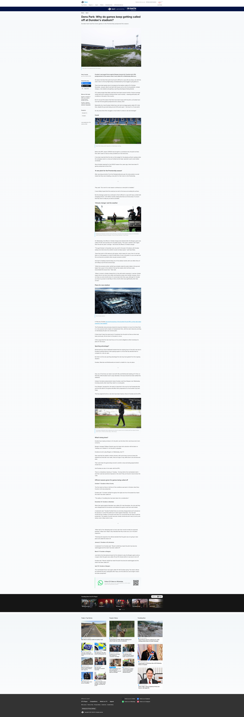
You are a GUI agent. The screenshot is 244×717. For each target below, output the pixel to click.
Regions (91, 5)
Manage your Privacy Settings (88, 708)
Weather (137, 2)
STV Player (84, 701)
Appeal (112, 701)
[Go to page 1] (120, 609)
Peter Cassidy (84, 74)
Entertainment (109, 5)
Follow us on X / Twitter (130, 698)
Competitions (93, 701)
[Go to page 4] (123, 609)
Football (84, 115)
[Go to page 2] (121, 609)
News (82, 12)
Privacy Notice (97, 704)
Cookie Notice (110, 704)
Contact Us (103, 704)
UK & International (118, 5)
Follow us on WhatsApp (130, 701)
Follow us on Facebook (145, 698)
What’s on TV (103, 701)
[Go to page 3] (122, 609)
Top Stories (84, 5)
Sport (96, 5)
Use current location (152, 2)
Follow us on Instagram (145, 701)
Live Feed (159, 5)
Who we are (83, 704)
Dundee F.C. (84, 112)
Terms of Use (90, 704)
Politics (102, 5)
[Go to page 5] (124, 609)
